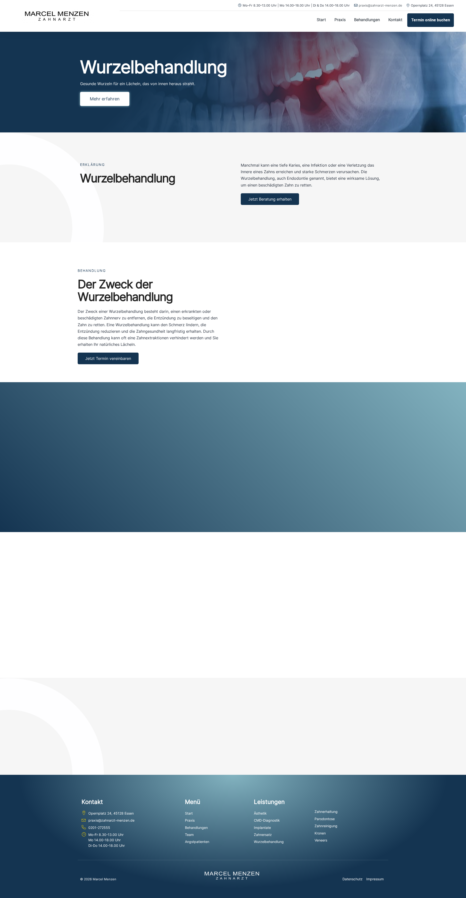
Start (321, 19)
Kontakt (395, 19)
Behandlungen (367, 19)
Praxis (340, 19)
